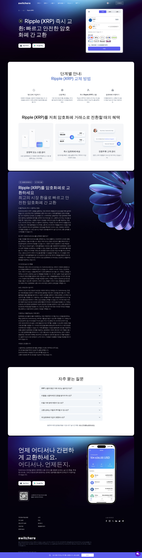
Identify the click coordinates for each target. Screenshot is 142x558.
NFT (77, 3)
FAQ (39, 520)
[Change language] (109, 3)
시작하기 (119, 3)
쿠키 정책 (20, 520)
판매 (45, 3)
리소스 (69, 3)
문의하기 (40, 523)
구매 (38, 3)
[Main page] (24, 3)
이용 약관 (20, 526)
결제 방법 (60, 3)
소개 (39, 517)
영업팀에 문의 (41, 526)
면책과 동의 (21, 529)
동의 (87, 555)
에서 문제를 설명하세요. (87, 425)
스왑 (52, 3)
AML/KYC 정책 (22, 523)
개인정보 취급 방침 (23, 517)
